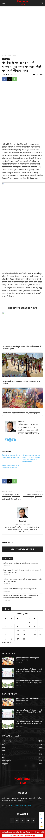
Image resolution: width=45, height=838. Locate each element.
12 (11, 631)
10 (40, 626)
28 (24, 639)
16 (35, 631)
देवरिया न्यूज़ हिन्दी (12, 55)
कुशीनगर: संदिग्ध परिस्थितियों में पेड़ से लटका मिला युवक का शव (19, 589)
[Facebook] (4, 79)
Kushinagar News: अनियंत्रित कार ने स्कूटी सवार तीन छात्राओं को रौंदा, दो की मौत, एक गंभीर (22, 571)
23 (35, 635)
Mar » (9, 642)
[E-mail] (6, 441)
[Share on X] (41, 823)
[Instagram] (17, 820)
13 (18, 631)
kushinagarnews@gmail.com (21, 805)
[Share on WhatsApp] (41, 815)
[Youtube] (16, 441)
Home (4, 55)
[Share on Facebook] (41, 819)
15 (29, 631)
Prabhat (6, 74)
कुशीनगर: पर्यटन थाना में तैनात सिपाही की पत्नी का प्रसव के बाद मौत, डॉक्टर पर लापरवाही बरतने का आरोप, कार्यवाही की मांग (21, 597)
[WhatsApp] (14, 79)
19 (11, 635)
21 (24, 635)
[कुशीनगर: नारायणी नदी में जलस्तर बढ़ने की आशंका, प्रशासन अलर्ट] (8, 661)
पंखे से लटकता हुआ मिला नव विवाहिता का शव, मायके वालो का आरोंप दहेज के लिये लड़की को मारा (12, 497)
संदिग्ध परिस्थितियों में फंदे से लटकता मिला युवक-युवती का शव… (33, 496)
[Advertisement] (22, 29)
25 (5, 639)
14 (24, 631)
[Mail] (22, 820)
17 (40, 631)
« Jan (4, 642)
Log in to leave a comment (22, 549)
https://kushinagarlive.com (22, 524)
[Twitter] (13, 441)
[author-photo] (22, 518)
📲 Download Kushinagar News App (22, 836)
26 (11, 639)
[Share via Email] (41, 827)
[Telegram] (21, 531)
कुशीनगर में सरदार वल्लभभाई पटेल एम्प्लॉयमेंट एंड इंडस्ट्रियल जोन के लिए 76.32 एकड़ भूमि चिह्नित (22, 580)
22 (29, 635)
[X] (9, 79)
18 (5, 635)
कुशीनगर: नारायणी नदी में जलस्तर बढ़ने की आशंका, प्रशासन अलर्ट (20, 563)
